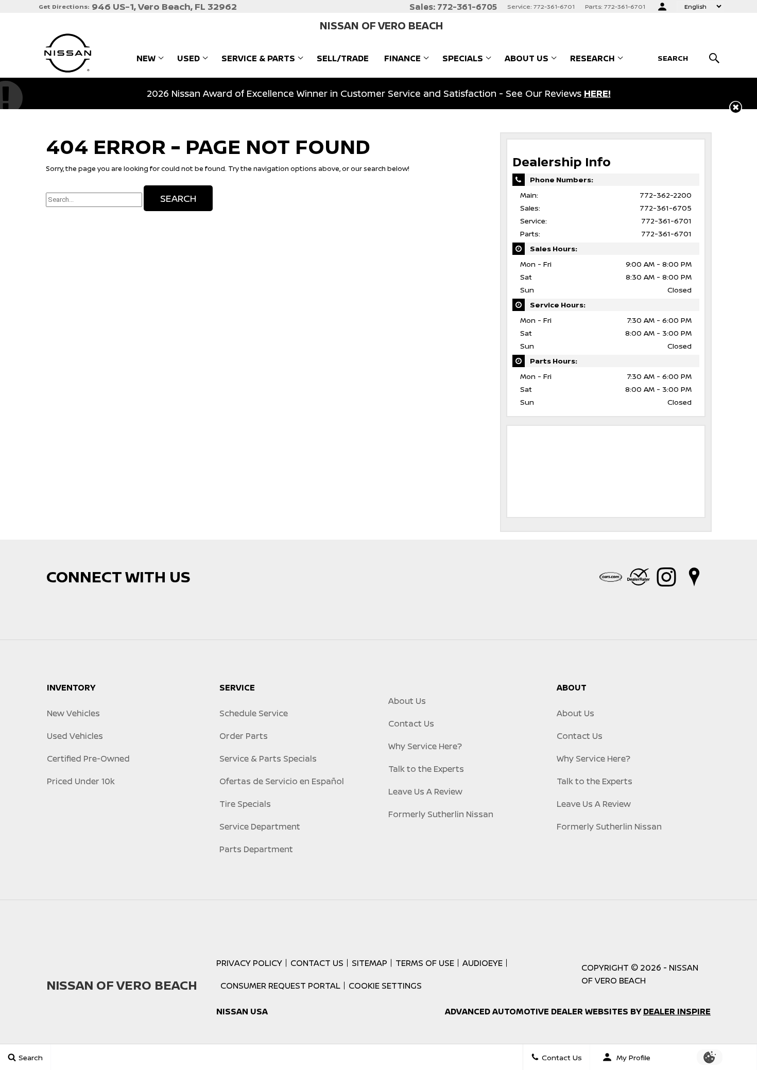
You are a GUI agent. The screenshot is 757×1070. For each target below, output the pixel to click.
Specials (462, 58)
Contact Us (411, 723)
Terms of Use (424, 963)
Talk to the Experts (426, 768)
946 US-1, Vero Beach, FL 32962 (164, 6)
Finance (402, 58)
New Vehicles (73, 713)
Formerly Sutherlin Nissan (440, 814)
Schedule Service (253, 713)
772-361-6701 (666, 221)
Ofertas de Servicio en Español (281, 781)
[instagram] (666, 576)
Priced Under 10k (81, 781)
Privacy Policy (249, 963)
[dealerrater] (638, 576)
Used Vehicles (75, 735)
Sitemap (369, 963)
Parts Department (256, 849)
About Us (526, 58)
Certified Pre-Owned (88, 758)
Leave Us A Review (425, 791)
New (146, 58)
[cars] (610, 576)
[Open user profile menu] (662, 7)
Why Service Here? (425, 746)
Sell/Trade (343, 58)
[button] (735, 107)
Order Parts (243, 735)
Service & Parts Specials (268, 758)
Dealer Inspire (677, 1011)
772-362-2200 (666, 195)
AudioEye (482, 963)
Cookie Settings (385, 985)
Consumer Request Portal (280, 985)
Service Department (259, 826)
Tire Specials (245, 803)
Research (592, 58)
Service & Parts (258, 58)
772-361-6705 (666, 208)
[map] (694, 576)
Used (188, 58)
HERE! (597, 93)
